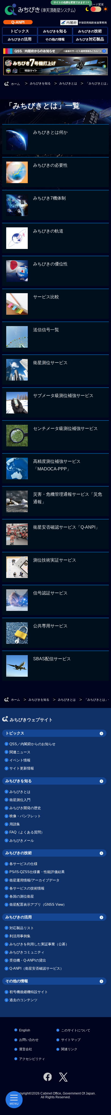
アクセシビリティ (32, 1059)
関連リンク (69, 1049)
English (24, 1030)
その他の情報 (55, 39)
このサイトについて (75, 1030)
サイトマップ (71, 1040)
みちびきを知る (18, 781)
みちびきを (55, 31)
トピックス (14, 733)
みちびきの (90, 31)
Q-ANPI (18, 22)
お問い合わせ (29, 1040)
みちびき (90, 39)
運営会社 (25, 1049)
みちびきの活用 (18, 917)
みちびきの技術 (18, 853)
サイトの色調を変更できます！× (71, 2)
